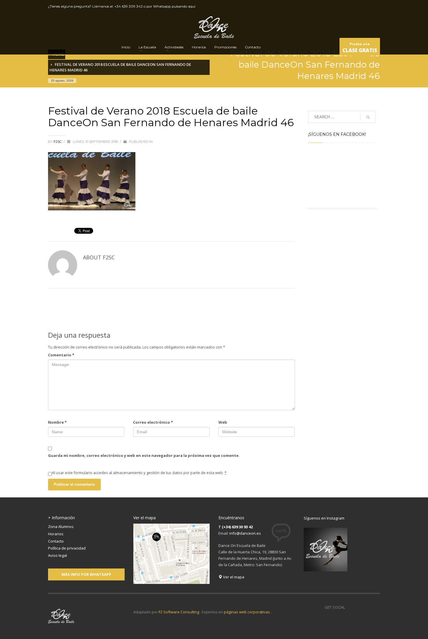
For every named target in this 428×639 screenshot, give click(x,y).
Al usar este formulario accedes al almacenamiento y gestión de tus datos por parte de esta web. (139, 472)
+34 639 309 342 (128, 6)
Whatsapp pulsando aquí (174, 6)
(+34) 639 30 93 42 (237, 526)
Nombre (57, 422)
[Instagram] (375, 6)
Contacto (56, 541)
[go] (368, 117)
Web (222, 422)
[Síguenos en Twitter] (358, 607)
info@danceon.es (245, 533)
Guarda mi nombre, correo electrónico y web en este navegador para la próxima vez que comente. (144, 455)
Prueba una (359, 48)
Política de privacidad (67, 548)
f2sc (58, 142)
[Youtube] (366, 6)
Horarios (55, 533)
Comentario (61, 355)
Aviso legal (57, 555)
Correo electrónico (153, 422)
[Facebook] (349, 6)
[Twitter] (358, 6)
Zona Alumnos (61, 526)
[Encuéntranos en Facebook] (349, 607)
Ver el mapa (233, 577)
